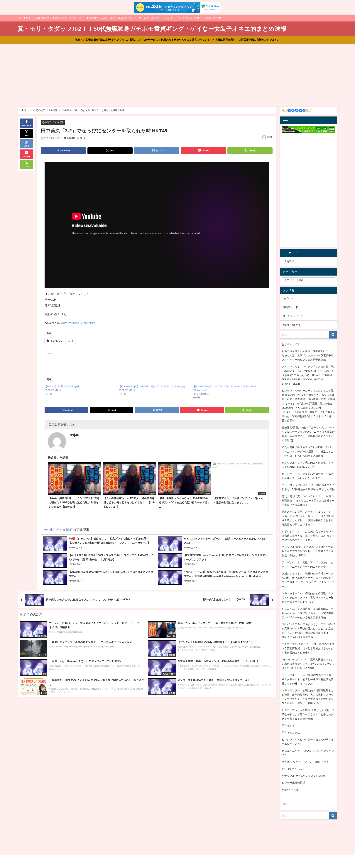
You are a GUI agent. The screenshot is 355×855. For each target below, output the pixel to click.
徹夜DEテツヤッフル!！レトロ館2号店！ (305, 762)
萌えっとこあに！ (292, 732)
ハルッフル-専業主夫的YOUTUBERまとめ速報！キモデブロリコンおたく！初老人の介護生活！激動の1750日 (308, 551)
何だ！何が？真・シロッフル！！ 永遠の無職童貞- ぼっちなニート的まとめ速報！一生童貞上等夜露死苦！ (308, 500)
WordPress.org (291, 324)
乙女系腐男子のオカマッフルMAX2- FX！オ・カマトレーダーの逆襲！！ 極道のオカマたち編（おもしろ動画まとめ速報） (308, 451)
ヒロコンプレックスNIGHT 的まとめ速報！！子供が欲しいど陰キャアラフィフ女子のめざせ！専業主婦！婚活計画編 (308, 714)
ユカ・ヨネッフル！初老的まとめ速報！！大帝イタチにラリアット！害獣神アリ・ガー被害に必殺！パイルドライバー (308, 597)
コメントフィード (293, 316)
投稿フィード (290, 307)
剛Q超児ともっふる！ (294, 769)
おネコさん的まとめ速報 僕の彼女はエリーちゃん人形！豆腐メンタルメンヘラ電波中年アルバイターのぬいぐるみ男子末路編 (308, 355)
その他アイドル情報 (53, 122)
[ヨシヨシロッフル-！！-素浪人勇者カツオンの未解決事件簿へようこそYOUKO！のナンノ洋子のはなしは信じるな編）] (308, 663)
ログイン (288, 298)
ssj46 (270, 137)
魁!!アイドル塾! (291, 789)
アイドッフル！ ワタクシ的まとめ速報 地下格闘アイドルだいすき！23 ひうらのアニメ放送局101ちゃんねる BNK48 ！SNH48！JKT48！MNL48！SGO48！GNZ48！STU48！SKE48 (308, 375)
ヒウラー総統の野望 (293, 782)
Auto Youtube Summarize (78, 322)
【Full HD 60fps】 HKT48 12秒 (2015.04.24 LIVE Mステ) (152, 386)
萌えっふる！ (289, 725)
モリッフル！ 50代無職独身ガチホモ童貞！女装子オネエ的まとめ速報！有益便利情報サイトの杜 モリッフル (308, 679)
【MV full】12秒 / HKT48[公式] (62, 386)
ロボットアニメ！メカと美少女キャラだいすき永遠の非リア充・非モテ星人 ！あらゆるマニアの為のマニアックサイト (308, 535)
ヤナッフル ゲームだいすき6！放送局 (303, 775)
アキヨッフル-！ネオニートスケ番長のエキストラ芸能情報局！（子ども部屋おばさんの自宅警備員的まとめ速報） (308, 648)
